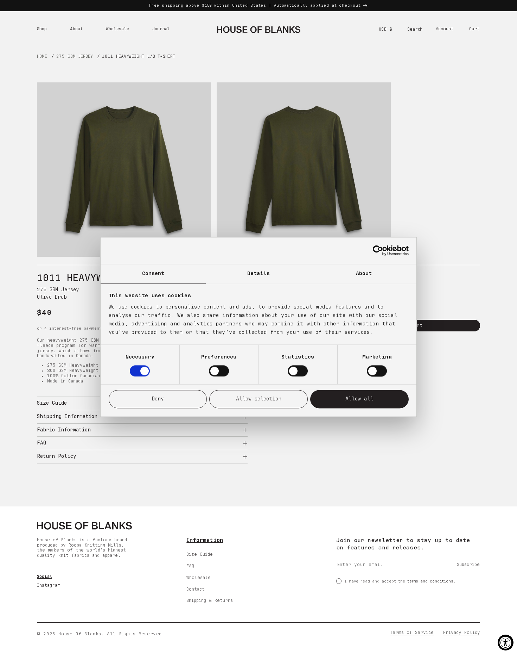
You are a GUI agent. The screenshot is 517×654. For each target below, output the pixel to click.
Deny (158, 399)
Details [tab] (258, 273)
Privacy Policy (461, 633)
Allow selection (258, 399)
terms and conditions (430, 581)
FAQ (190, 566)
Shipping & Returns (209, 600)
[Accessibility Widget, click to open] (505, 642)
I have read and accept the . (400, 581)
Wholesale (198, 577)
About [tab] (364, 273)
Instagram (48, 585)
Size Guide (199, 554)
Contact (195, 589)
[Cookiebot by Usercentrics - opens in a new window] (378, 250)
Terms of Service (412, 633)
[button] (41, 29)
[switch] (219, 370)
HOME (42, 56)
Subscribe (468, 564)
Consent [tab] (153, 273)
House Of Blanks (79, 634)
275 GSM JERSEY (74, 56)
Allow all (359, 399)
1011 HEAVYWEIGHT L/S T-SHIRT (138, 56)
